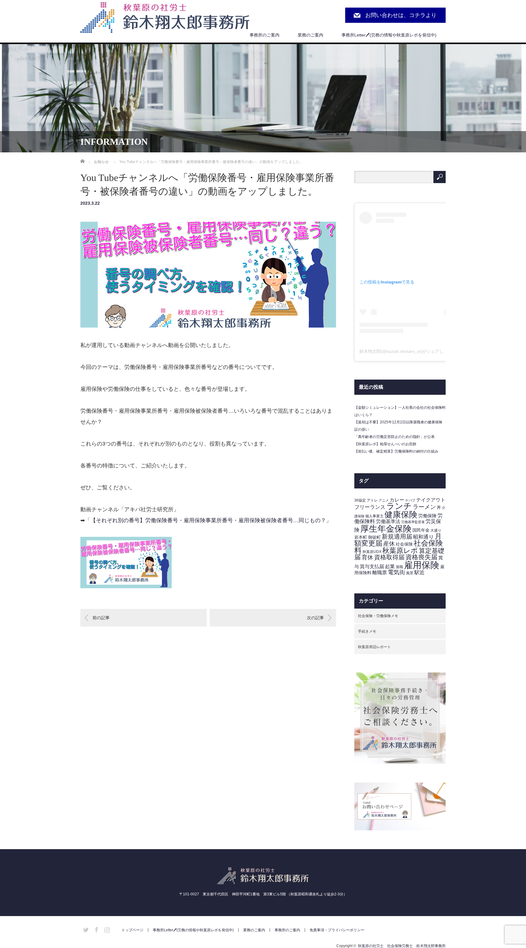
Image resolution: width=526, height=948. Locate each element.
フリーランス (369, 507)
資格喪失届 (421, 557)
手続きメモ (367, 631)
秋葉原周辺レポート (374, 647)
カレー (397, 499)
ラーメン (424, 507)
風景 (409, 573)
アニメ (384, 500)
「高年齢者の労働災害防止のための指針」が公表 (394, 437)
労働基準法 (388, 521)
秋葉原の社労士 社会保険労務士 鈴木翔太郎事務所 (402, 946)
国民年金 (421, 530)
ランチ (399, 506)
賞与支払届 (372, 566)
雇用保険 (421, 565)
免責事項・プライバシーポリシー (337, 930)
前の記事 (101, 617)
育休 (367, 557)
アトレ (372, 500)
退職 (399, 567)
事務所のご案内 (264, 35)
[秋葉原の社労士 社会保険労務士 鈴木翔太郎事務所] (164, 18)
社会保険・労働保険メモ (378, 616)
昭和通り (423, 537)
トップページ (132, 930)
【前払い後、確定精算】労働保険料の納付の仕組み (396, 451)
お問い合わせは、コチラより (401, 15)
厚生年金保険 (386, 528)
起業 (390, 566)
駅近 (419, 572)
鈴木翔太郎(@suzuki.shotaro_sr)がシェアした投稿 (407, 351)
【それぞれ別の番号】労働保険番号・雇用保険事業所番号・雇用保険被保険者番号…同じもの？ (208, 520)
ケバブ (410, 500)
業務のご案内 (310, 35)
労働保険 (427, 515)
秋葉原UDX (372, 552)
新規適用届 (397, 536)
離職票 (379, 572)
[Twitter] (84, 928)
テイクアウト (430, 499)
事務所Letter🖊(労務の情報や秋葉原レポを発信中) (389, 35)
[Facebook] (95, 928)
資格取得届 (389, 557)
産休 (389, 543)
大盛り (435, 530)
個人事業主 (374, 516)
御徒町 (374, 537)
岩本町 (360, 537)
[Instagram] (106, 928)
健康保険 (400, 514)
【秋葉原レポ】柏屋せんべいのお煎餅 (385, 444)
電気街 (396, 572)
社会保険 (404, 544)
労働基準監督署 (413, 522)
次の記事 (315, 617)
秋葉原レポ (400, 550)
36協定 (360, 500)
